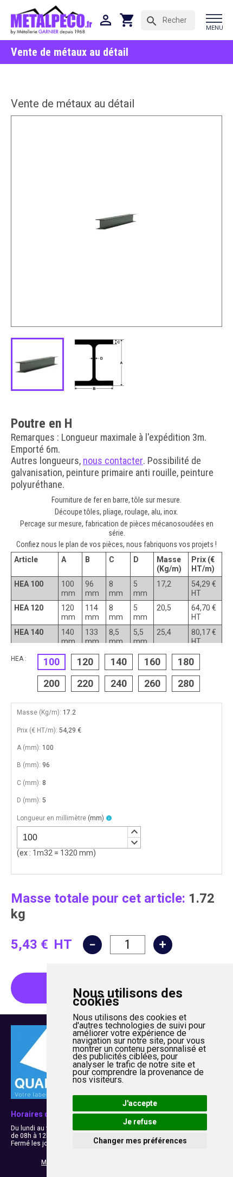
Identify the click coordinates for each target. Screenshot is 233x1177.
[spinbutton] (78, 837)
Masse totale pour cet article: (98, 898)
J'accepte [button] (139, 1103)
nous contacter (113, 460)
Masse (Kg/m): (39, 712)
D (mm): (29, 800)
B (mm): (29, 765)
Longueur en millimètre (60, 818)
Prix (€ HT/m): (37, 730)
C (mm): (29, 783)
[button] (133, 832)
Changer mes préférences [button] (140, 1140)
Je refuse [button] (140, 1121)
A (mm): (29, 747)
